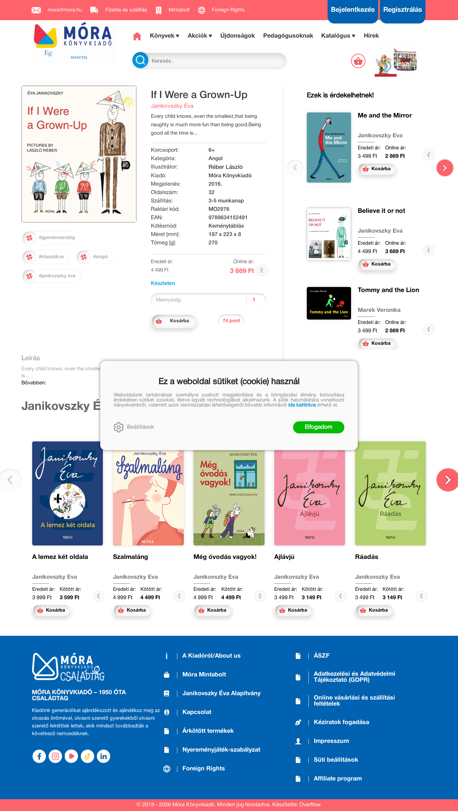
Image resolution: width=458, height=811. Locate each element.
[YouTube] (71, 756)
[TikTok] (87, 756)
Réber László (226, 167)
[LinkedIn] (103, 756)
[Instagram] (55, 756)
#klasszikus (51, 257)
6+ (212, 150)
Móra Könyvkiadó (230, 176)
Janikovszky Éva (172, 106)
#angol (100, 257)
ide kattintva (302, 405)
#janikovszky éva (57, 276)
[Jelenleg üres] (359, 61)
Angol (216, 158)
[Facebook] (39, 756)
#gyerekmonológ (57, 238)
